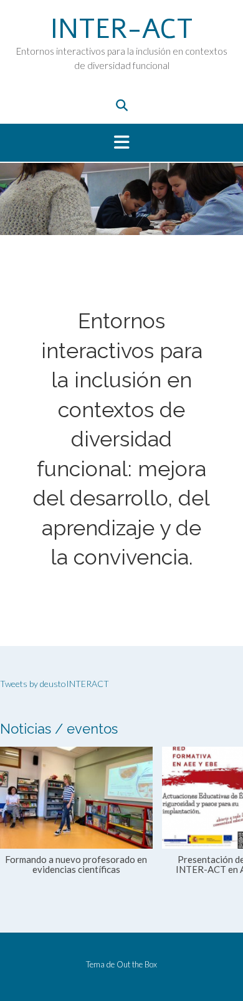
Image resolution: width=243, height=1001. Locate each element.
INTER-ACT (121, 29)
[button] (121, 143)
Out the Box (137, 964)
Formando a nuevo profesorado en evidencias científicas (76, 863)
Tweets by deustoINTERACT (54, 683)
